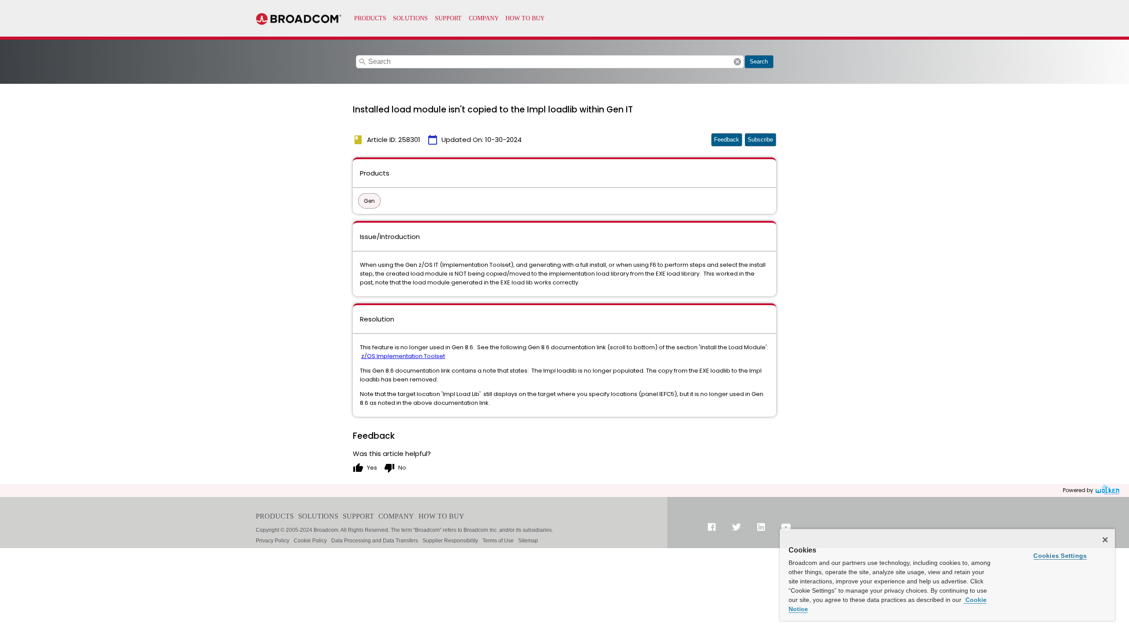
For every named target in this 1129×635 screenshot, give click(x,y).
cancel (737, 61)
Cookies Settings (1060, 555)
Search (759, 61)
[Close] (1105, 539)
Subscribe (760, 139)
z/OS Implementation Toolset (403, 356)
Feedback (726, 139)
